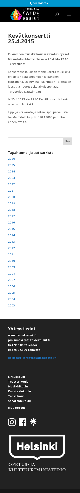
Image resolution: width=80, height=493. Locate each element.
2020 (11, 197)
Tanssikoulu (16, 396)
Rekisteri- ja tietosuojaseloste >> (32, 358)
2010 (11, 261)
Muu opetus (16, 407)
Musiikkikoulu (18, 386)
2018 (11, 210)
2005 (11, 292)
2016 (11, 222)
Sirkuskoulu (16, 377)
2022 (11, 184)
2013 (11, 241)
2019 (11, 203)
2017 (11, 216)
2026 (11, 158)
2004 (11, 299)
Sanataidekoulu (19, 401)
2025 (11, 165)
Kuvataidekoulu (19, 391)
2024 (11, 171)
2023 (11, 178)
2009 (11, 267)
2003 (11, 305)
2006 (11, 286)
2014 (11, 235)
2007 (11, 280)
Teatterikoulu (18, 381)
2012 (11, 248)
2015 (11, 229)
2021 (11, 190)
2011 (11, 254)
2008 (11, 273)
